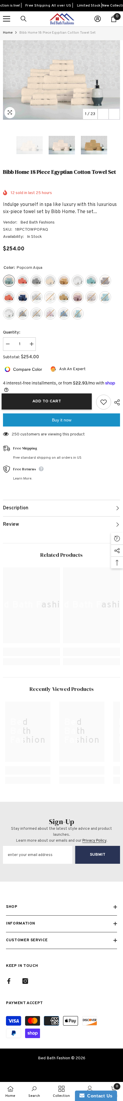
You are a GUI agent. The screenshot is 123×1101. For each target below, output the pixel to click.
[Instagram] (25, 981)
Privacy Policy (94, 840)
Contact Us (98, 1095)
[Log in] (98, 19)
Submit (97, 854)
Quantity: (11, 332)
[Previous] (103, 114)
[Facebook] (9, 981)
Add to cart (49, 401)
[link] (31, 652)
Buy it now (61, 420)
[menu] (6, 18)
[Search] (23, 18)
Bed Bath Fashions (37, 222)
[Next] (114, 114)
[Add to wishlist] (103, 402)
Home (8, 32)
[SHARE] (115, 402)
